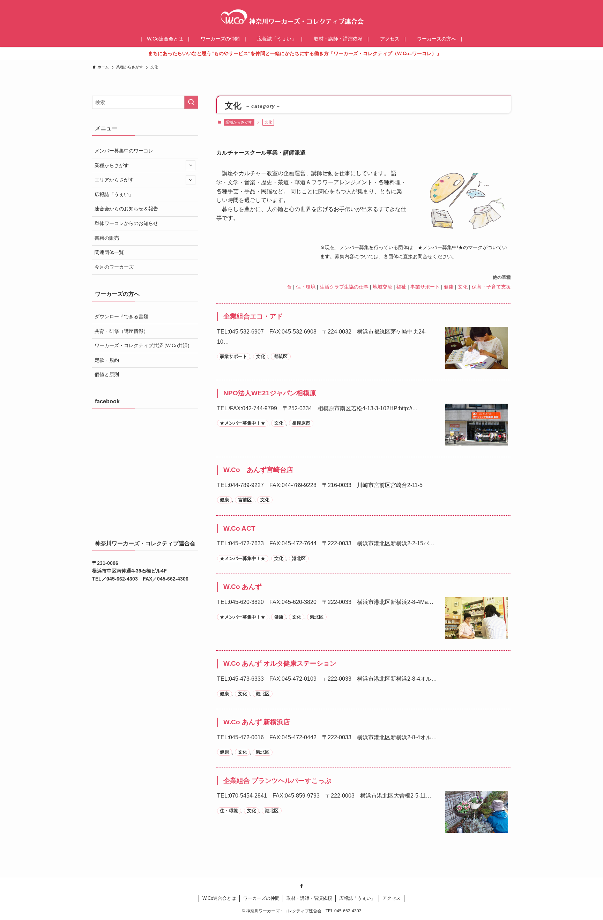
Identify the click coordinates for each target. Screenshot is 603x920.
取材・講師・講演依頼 (309, 898)
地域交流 (382, 287)
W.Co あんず (242, 586)
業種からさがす (238, 122)
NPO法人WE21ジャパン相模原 (269, 393)
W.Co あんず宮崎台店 (258, 469)
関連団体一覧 (109, 252)
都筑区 (281, 356)
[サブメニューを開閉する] (190, 165)
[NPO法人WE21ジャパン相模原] (476, 440)
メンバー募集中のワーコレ (124, 151)
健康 (449, 287)
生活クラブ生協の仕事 (344, 287)
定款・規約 (107, 360)
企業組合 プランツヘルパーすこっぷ (277, 780)
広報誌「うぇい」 (114, 194)
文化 (463, 287)
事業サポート (425, 287)
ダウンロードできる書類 (121, 316)
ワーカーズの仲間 (261, 898)
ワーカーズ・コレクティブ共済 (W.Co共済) (142, 345)
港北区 (299, 558)
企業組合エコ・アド (253, 316)
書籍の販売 (107, 238)
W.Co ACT (239, 528)
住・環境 (305, 287)
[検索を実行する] (191, 102)
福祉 (401, 287)
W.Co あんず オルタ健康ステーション (279, 663)
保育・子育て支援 (491, 287)
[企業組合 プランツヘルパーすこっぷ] (476, 828)
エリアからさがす (114, 179)
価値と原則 (107, 374)
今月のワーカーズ (114, 267)
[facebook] (301, 886)
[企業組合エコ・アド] (476, 363)
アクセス (391, 898)
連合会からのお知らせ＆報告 (126, 208)
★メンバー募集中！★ (242, 423)
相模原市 (301, 423)
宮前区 (245, 500)
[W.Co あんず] (476, 634)
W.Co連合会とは (219, 898)
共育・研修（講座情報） (121, 331)
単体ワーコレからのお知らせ (126, 223)
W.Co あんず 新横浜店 (256, 722)
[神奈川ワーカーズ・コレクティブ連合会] (301, 16)
